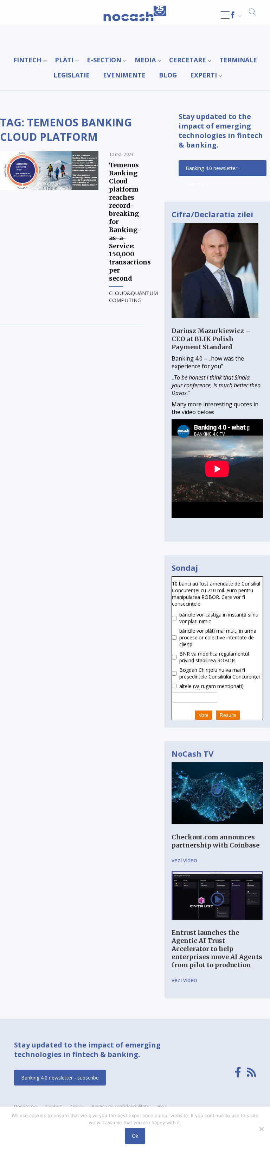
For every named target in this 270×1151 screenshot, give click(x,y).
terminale (238, 60)
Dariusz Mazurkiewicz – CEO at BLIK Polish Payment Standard (211, 339)
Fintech (27, 60)
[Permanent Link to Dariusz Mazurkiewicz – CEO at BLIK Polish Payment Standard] (215, 323)
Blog (168, 75)
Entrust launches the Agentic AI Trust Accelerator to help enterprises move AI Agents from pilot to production (217, 948)
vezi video (184, 860)
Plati (64, 60)
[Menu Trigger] (225, 15)
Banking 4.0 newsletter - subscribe (213, 170)
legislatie (71, 75)
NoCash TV (192, 753)
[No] (261, 1128)
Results (228, 715)
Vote (203, 715)
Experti (203, 75)
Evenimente (124, 75)
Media (145, 60)
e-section (104, 60)
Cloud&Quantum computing (133, 296)
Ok (135, 1136)
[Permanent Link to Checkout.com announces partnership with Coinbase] (217, 829)
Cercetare (187, 60)
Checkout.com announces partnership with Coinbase (215, 841)
